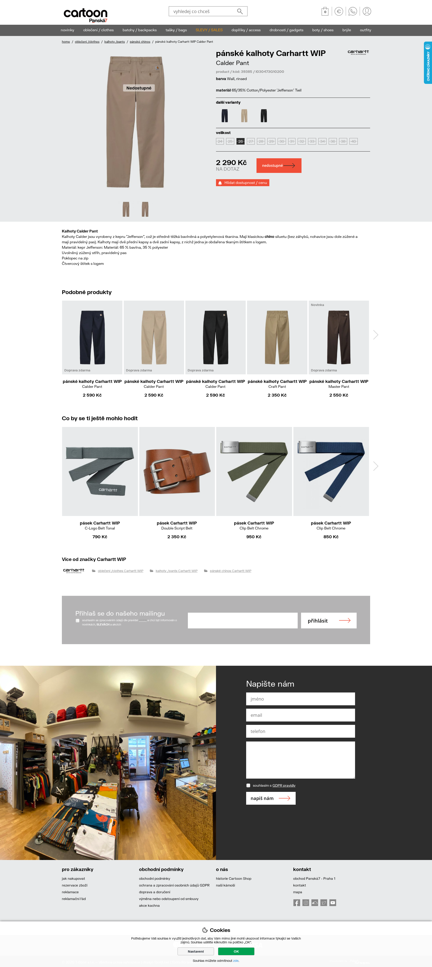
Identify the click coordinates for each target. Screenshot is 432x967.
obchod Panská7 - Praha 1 (314, 878)
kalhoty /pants (114, 41)
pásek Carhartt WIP (100, 525)
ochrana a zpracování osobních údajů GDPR (174, 885)
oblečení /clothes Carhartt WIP (120, 571)
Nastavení (196, 951)
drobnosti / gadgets (286, 30)
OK (236, 951)
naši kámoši (225, 885)
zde (235, 961)
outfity (365, 30)
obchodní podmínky (154, 878)
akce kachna (149, 905)
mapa (297, 892)
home (66, 41)
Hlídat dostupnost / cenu (244, 182)
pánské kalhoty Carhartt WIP (92, 384)
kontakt (299, 885)
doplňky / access (246, 30)
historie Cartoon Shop (233, 878)
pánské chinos (140, 41)
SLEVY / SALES (209, 30)
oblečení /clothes (87, 41)
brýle (346, 30)
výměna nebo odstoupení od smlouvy (168, 899)
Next (375, 334)
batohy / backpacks (140, 30)
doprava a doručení (154, 892)
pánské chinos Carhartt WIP (230, 571)
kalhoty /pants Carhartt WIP (177, 571)
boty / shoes (322, 30)
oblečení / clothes (98, 30)
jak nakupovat (73, 878)
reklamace (70, 892)
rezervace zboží (74, 885)
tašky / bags (176, 30)
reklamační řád (74, 899)
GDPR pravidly (283, 785)
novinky (67, 30)
